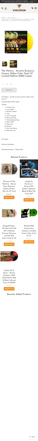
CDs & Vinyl (12, 17)
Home (3, 17)
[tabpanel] (19, 41)
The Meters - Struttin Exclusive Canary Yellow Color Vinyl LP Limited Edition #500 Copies (17, 20)
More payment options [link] (26, 94)
